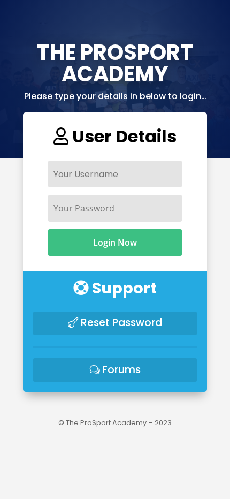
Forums (121, 369)
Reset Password (121, 322)
